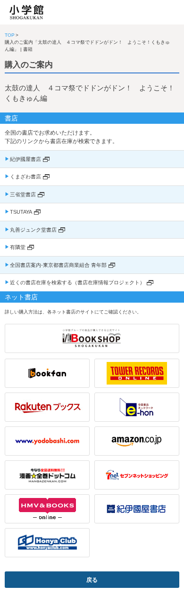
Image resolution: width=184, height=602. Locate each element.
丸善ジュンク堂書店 (33, 230)
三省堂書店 (23, 194)
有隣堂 (17, 247)
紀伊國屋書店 (25, 159)
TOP (10, 35)
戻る (92, 580)
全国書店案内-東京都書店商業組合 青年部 (58, 265)
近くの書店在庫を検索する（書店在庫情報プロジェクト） (77, 282)
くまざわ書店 (25, 176)
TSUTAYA (21, 212)
